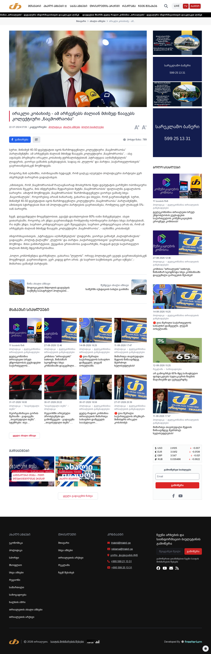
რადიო (195, 6)
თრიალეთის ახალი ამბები (25, 609)
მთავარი (34, 6)
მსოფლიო (15, 565)
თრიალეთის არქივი (105, 6)
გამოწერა (177, 485)
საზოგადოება (174, 369)
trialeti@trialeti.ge (121, 542)
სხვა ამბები (78, 6)
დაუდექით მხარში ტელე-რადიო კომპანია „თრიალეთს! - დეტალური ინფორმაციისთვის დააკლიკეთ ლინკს (121, 15)
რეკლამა (129, 6)
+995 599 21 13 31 (121, 561)
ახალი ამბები (54, 6)
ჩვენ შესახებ (147, 6)
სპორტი (14, 557)
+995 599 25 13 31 (121, 567)
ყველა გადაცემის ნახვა (78, 495)
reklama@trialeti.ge (122, 549)
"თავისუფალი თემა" (55, 406)
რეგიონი (14, 579)
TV (185, 6)
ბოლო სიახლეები (92, 127)
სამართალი (16, 587)
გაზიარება (21, 139)
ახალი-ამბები (97, 21)
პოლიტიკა (55, 127)
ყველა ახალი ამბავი (24, 435)
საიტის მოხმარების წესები (67, 641)
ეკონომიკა (16, 542)
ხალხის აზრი (17, 602)
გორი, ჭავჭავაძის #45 (124, 555)
